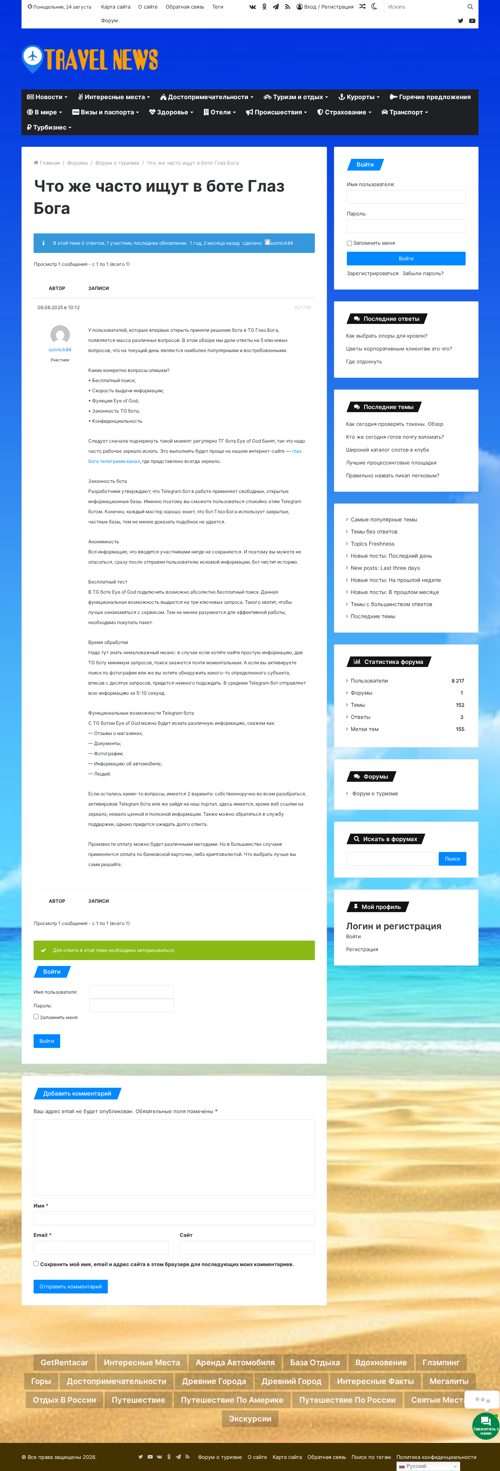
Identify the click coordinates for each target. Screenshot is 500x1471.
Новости (48, 97)
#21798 (303, 307)
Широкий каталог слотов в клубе (387, 449)
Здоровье (171, 112)
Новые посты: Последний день (391, 556)
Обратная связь (185, 7)
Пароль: (43, 1005)
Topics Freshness (373, 544)
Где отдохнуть (364, 361)
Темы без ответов (374, 531)
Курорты (360, 97)
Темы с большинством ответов (391, 604)
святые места (439, 1400)
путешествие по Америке (232, 1400)
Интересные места (114, 97)
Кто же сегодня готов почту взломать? (395, 437)
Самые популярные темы (384, 519)
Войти (46, 1041)
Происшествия (277, 112)
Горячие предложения (434, 97)
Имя (41, 1205)
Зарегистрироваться (372, 273)
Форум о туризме (117, 163)
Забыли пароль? (423, 273)
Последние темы (373, 616)
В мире (45, 112)
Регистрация (362, 949)
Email (43, 1235)
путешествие (138, 1400)
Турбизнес (49, 127)
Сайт (186, 1235)
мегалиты (449, 1381)
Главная (49, 163)
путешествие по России (347, 1400)
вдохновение (381, 1362)
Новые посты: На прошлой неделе (396, 580)
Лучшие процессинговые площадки (391, 462)
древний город (291, 1381)
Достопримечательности (207, 97)
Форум (109, 20)
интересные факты (375, 1381)
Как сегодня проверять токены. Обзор (394, 424)
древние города (214, 1381)
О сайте (148, 7)
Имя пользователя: (55, 992)
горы (41, 1381)
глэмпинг (441, 1362)
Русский (415, 1466)
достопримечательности (116, 1381)
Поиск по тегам (371, 1457)
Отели (220, 112)
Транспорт (405, 112)
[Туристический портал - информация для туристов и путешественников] (89, 59)
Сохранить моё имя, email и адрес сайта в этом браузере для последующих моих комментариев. (167, 1264)
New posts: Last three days (385, 568)
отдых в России (64, 1400)
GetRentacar (64, 1362)
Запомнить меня (59, 1017)
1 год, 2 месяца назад (214, 243)
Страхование (344, 112)
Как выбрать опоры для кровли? (387, 336)
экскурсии (250, 1418)
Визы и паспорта (106, 112)
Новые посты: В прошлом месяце (395, 592)
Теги (217, 7)
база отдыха (315, 1362)
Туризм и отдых (297, 97)
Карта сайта (115, 7)
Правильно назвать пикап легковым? (392, 475)
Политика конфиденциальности (436, 1457)
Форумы (77, 163)
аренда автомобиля (235, 1362)
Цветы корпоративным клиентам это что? (399, 348)
